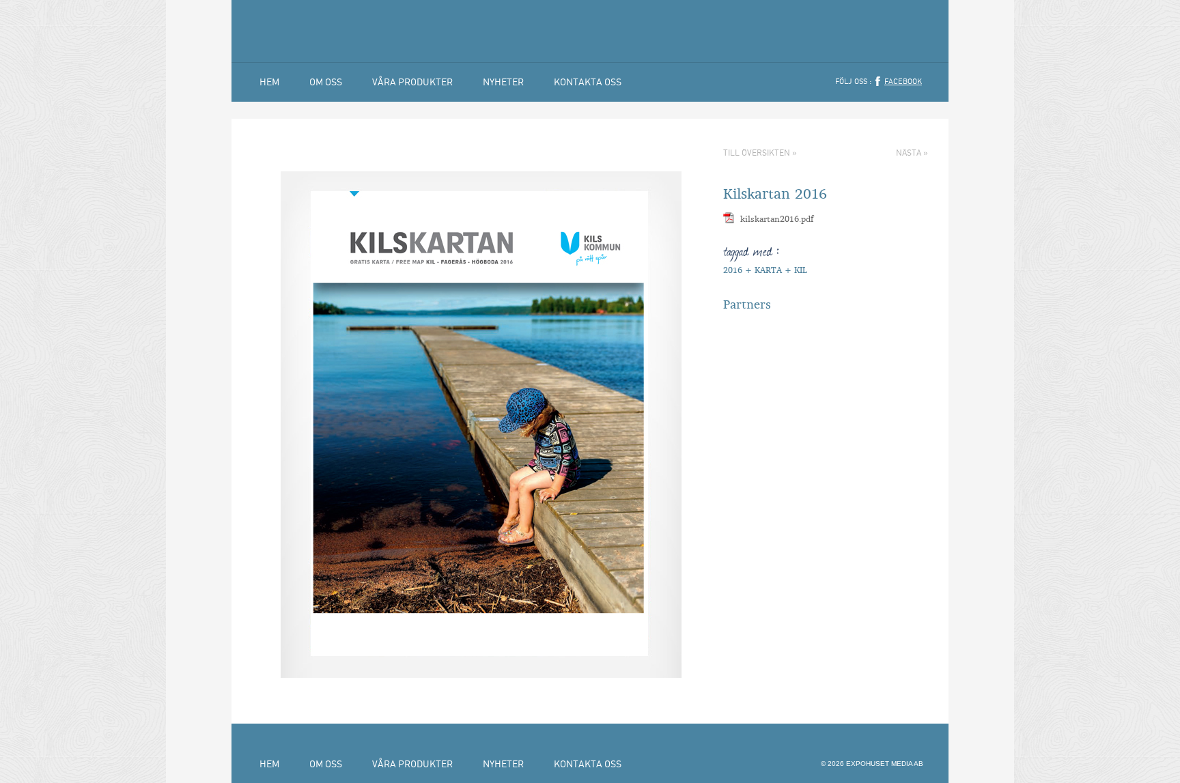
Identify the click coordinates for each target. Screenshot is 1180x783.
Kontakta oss (587, 81)
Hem (269, 81)
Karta (768, 270)
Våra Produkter (412, 81)
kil (800, 270)
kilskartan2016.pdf (776, 219)
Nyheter (503, 81)
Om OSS (325, 81)
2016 (732, 270)
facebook (903, 81)
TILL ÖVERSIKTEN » (760, 152)
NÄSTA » (912, 152)
